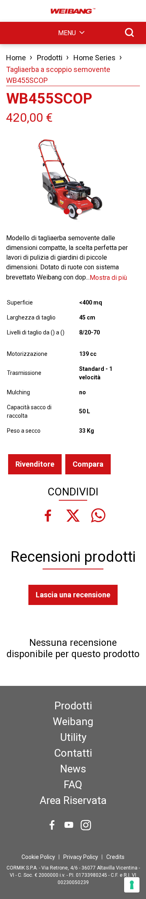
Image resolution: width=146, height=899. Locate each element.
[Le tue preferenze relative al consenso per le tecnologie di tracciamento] (132, 885)
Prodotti (49, 57)
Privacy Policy (80, 857)
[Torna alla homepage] (73, 11)
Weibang (73, 721)
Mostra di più (108, 277)
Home (16, 57)
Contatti (73, 753)
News (73, 769)
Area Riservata (73, 800)
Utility (73, 737)
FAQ (73, 784)
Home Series (94, 57)
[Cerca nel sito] (129, 32)
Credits (115, 857)
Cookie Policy (38, 857)
